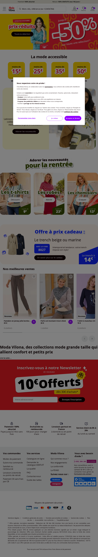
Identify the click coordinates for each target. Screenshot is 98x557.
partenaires (49, 87)
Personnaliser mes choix (26, 118)
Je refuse (54, 118)
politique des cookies (71, 112)
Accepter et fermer (73, 118)
